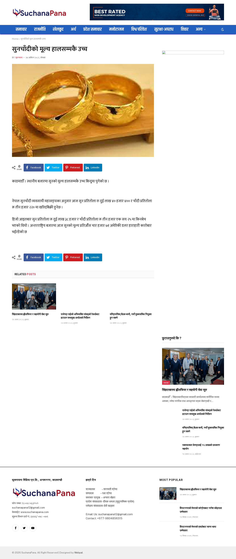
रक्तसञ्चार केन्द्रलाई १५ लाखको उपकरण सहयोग (201, 447)
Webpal (78, 552)
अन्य (199, 29)
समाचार (21, 29)
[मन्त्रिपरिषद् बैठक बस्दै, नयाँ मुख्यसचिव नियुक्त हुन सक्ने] (132, 296)
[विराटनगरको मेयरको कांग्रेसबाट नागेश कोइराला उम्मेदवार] (167, 512)
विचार (184, 29)
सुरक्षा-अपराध (163, 29)
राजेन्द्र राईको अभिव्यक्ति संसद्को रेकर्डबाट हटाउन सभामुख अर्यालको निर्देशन (80, 316)
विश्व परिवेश (139, 29)
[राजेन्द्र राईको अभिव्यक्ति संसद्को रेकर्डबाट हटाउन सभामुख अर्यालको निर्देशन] (83, 296)
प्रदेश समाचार (92, 29)
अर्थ (73, 29)
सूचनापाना (18, 57)
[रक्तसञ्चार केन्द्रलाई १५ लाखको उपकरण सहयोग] (170, 449)
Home (15, 39)
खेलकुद (58, 29)
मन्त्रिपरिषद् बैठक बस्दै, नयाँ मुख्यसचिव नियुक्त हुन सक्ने (131, 316)
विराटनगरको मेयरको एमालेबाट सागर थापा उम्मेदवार (198, 528)
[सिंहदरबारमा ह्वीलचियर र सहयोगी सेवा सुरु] (34, 296)
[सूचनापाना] (39, 12)
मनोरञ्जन (116, 29)
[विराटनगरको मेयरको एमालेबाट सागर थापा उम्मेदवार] (167, 530)
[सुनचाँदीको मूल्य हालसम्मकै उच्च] (83, 110)
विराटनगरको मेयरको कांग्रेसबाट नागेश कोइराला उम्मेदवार (201, 510)
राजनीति (40, 29)
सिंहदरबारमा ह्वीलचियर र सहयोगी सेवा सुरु (30, 314)
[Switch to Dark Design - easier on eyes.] (222, 29)
